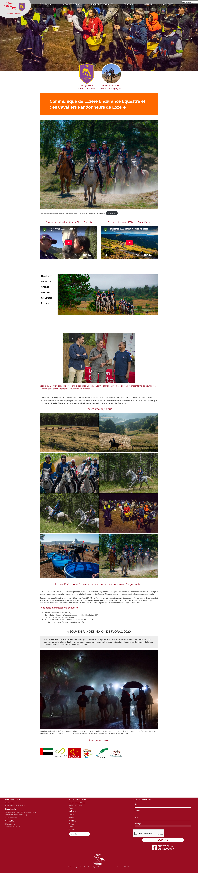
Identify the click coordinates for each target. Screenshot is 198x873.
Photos (71, 815)
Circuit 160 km (10, 824)
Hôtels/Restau (77, 800)
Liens (71, 827)
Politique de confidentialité (123, 867)
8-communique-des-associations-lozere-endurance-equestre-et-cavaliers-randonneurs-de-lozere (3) (72, 213)
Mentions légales (92, 867)
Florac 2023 (46, 4)
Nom (136, 804)
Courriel (137, 810)
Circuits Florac (71, 4)
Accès (71, 808)
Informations (12, 800)
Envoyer (161, 840)
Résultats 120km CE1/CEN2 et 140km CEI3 (20, 812)
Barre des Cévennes (102, 4)
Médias (72, 811)
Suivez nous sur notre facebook (106, 867)
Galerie (148, 4)
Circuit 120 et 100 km (12, 827)
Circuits (9, 821)
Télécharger (112, 213)
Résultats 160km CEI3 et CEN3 (16, 815)
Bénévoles (9, 803)
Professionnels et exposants (15, 805)
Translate (194, 4)
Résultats (10, 809)
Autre (72, 821)
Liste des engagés (11, 817)
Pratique (128, 4)
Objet (136, 817)
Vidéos (71, 817)
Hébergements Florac (77, 803)
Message (138, 824)
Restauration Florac (76, 805)
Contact (168, 4)
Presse (71, 824)
